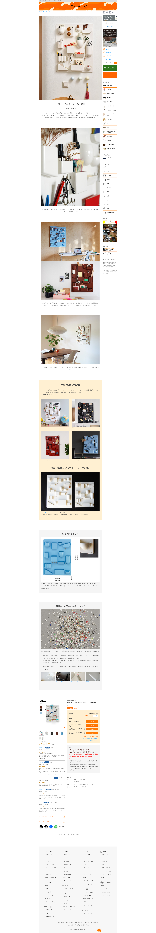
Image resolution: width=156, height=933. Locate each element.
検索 (115, 63)
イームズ (109, 89)
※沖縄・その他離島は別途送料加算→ (89, 738)
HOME (40, 11)
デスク (108, 179)
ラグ (108, 200)
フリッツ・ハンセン (111, 110)
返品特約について (94, 740)
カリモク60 (109, 85)
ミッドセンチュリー (51, 877)
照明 (108, 204)
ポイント (87, 922)
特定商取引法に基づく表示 (73, 925)
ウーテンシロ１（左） (47, 512)
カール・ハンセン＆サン (111, 114)
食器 (108, 196)
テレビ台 (109, 187)
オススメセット (110, 212)
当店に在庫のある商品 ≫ (110, 68)
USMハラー (109, 127)
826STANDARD (110, 144)
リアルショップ (94, 922)
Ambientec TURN (88, 898)
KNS (47, 858)
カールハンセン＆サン (51, 867)
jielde (85, 902)
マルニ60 (109, 97)
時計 (108, 208)
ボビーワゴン (110, 101)
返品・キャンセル (79, 922)
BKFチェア (109, 136)
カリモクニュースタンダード (111, 132)
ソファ (108, 167)
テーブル (109, 175)
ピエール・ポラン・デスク (71, 906)
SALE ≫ (110, 75)
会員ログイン (110, 26)
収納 (108, 183)
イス (108, 171)
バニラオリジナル (111, 148)
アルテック (109, 119)
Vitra (47, 871)
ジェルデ (109, 140)
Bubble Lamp (87, 895)
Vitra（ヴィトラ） (47, 11)
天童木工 (86, 864)
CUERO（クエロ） (89, 880)
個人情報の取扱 (85, 925)
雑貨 (108, 191)
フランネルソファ (111, 158)
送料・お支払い (69, 922)
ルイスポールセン (111, 106)
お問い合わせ (61, 922)
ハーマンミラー (110, 93)
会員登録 (95, 715)
